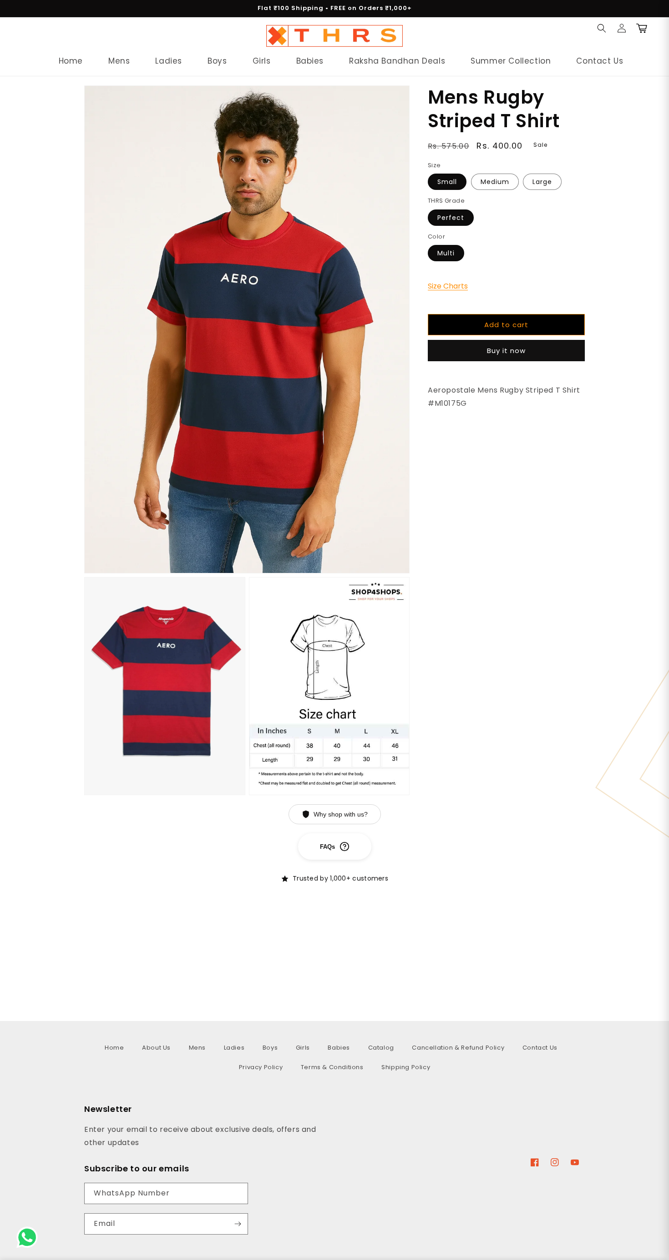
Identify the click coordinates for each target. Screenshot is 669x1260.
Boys (270, 1047)
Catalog (381, 1047)
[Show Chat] (29, 1237)
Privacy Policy (261, 1067)
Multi (446, 253)
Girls (303, 1047)
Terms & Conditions (332, 1067)
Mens (197, 1047)
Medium (495, 181)
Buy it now (506, 350)
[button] (33, 36)
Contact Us (540, 1047)
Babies (339, 1047)
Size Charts (448, 286)
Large (542, 181)
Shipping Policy (405, 1067)
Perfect (450, 217)
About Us (156, 1047)
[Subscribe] (238, 1224)
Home (114, 1047)
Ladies (234, 1047)
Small (447, 181)
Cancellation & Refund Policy (458, 1047)
